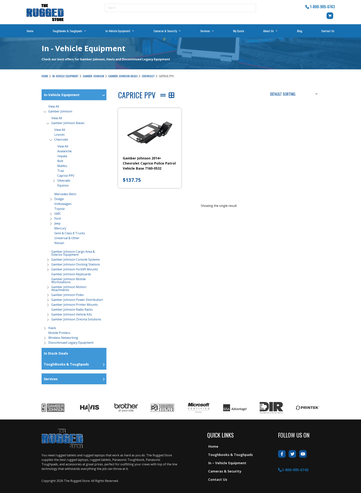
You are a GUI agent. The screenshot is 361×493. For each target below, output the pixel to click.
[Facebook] (282, 454)
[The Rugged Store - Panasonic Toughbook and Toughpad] (45, 12)
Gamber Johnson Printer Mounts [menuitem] (74, 304)
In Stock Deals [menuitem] (56, 353)
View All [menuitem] (53, 106)
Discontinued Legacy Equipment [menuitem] (70, 342)
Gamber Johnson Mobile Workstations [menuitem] (68, 281)
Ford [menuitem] (57, 218)
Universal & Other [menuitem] (67, 238)
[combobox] (293, 93)
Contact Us (327, 31)
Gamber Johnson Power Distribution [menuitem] (77, 299)
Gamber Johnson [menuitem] (60, 111)
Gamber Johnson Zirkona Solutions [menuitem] (76, 319)
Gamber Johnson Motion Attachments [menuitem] (68, 288)
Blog (299, 31)
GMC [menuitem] (57, 213)
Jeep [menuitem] (57, 223)
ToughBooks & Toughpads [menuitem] (66, 364)
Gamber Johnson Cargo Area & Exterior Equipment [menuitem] (73, 253)
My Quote (238, 31)
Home (30, 31)
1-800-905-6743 (322, 6)
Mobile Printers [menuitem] (59, 332)
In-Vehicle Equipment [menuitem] (62, 95)
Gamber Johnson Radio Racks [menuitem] (72, 309)
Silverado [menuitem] (63, 180)
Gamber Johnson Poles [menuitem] (67, 294)
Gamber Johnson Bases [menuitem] (67, 122)
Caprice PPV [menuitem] (65, 175)
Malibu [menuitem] (62, 165)
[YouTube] (303, 454)
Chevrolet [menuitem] (61, 139)
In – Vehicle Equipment (227, 463)
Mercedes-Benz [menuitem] (65, 194)
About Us (268, 31)
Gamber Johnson (93, 76)
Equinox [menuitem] (63, 185)
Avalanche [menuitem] (64, 151)
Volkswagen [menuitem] (62, 203)
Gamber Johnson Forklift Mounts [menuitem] (74, 269)
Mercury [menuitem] (60, 228)
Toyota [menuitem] (59, 208)
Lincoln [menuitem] (59, 134)
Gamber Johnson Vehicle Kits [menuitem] (71, 314)
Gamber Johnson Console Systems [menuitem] (75, 259)
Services (205, 31)
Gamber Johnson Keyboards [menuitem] (71, 274)
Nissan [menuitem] (59, 242)
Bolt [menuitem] (60, 160)
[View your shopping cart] (331, 17)
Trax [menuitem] (60, 170)
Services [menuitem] (51, 379)
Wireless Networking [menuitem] (63, 337)
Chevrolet (148, 76)
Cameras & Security (165, 31)
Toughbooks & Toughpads (67, 31)
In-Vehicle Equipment (117, 31)
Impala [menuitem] (62, 156)
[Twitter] (292, 454)
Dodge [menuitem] (59, 198)
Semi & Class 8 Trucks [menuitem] (69, 233)
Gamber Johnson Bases (123, 76)
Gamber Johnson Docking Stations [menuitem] (75, 264)
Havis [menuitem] (52, 327)
